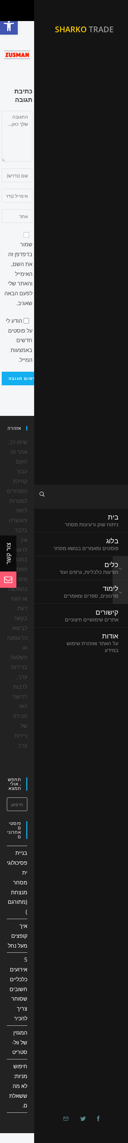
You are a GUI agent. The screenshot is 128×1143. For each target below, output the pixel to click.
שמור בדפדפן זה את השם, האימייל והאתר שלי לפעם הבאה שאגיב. (18, 274)
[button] (9, 26)
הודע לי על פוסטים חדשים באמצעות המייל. (19, 340)
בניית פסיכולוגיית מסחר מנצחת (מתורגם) (17, 882)
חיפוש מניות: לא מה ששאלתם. (18, 1085)
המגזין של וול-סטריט (19, 1042)
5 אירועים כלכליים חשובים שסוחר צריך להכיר (18, 989)
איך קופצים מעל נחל (17, 935)
